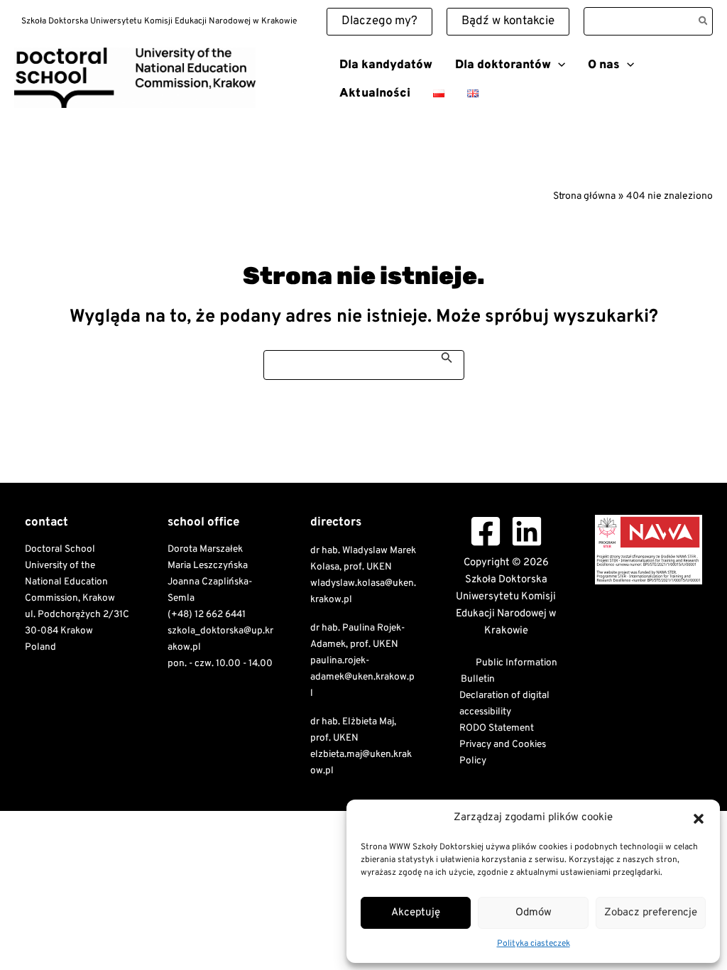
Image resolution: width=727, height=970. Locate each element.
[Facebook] (485, 531)
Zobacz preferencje (650, 913)
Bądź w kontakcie (507, 21)
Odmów (533, 913)
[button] (699, 819)
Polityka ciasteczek (533, 943)
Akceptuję (415, 913)
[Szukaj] (704, 21)
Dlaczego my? (379, 21)
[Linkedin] (526, 531)
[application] (558, 65)
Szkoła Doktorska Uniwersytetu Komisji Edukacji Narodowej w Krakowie (169, 113)
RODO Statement (496, 728)
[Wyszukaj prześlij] (447, 357)
